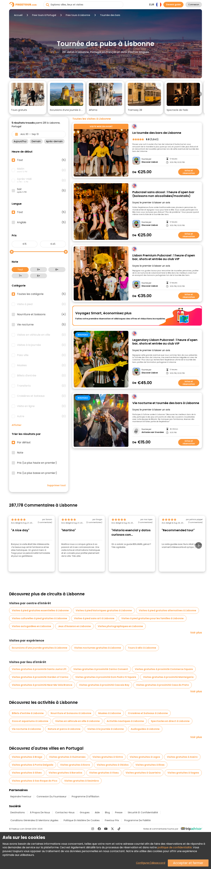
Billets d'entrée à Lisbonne (28, 713)
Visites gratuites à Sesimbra (81, 780)
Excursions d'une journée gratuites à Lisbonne (39, 647)
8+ (56, 269)
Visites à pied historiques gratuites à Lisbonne (104, 610)
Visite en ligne (41, 406)
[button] (27, 97)
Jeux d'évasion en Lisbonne (74, 626)
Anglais (41, 222)
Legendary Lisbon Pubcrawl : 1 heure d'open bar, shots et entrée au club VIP (164, 341)
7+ (20, 275)
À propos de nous (40, 812)
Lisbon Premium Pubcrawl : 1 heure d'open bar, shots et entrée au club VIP (163, 257)
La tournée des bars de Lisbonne (156, 133)
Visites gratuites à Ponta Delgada (32, 764)
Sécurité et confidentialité (143, 812)
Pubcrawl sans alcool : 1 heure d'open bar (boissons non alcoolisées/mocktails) (163, 194)
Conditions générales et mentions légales (34, 820)
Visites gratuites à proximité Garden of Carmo (40, 677)
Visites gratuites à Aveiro (182, 757)
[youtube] (106, 829)
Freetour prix (112, 820)
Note (20, 452)
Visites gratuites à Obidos (113, 764)
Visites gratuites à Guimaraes (67, 757)
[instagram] (93, 829)
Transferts (41, 385)
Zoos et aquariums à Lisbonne (30, 721)
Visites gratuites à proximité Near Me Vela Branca (42, 685)
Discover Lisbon (150, 162)
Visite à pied (41, 304)
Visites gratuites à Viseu (104, 772)
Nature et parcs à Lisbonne (64, 729)
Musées (41, 365)
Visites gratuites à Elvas (150, 764)
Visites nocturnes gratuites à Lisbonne (97, 647)
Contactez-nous (65, 812)
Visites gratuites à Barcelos (65, 772)
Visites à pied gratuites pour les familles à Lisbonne (152, 618)
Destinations (17, 812)
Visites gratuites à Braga (27, 757)
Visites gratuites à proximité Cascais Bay (104, 685)
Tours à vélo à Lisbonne (142, 647)
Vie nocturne (41, 324)
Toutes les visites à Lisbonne (91, 119)
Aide (97, 812)
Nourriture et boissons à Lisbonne (71, 713)
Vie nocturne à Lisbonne (26, 729)
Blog (107, 812)
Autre (41, 416)
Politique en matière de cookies (82, 820)
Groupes (85, 812)
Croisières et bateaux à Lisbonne (148, 713)
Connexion (193, 4)
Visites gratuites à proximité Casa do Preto (162, 685)
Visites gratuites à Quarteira (143, 772)
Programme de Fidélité (137, 820)
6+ (38, 275)
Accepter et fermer (188, 863)
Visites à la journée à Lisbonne (105, 729)
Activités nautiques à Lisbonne (125, 721)
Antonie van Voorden (153, 432)
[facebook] (99, 829)
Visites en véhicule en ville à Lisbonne (77, 721)
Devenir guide (173, 4)
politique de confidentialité (174, 847)
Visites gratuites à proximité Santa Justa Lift (39, 669)
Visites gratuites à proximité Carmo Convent (100, 669)
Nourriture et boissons (41, 314)
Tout (20, 269)
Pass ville (41, 355)
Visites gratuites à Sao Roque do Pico (34, 780)
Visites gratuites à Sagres (183, 772)
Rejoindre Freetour (20, 796)
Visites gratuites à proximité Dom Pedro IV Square (105, 677)
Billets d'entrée (41, 375)
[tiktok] (119, 829)
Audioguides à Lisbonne (145, 729)
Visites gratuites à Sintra (107, 757)
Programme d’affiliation (85, 796)
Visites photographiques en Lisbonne (120, 626)
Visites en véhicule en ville (41, 334)
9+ (38, 269)
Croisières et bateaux (41, 396)
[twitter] (112, 829)
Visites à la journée (41, 345)
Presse (118, 812)
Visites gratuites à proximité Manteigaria (168, 677)
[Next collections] (199, 94)
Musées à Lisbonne (109, 713)
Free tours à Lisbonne (78, 15)
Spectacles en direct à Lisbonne (170, 721)
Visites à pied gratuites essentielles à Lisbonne (40, 610)
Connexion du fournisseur (51, 796)
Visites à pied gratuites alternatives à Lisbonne (167, 610)
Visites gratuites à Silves (27, 772)
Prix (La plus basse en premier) (37, 473)
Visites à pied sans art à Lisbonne (94, 618)
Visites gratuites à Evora (75, 764)
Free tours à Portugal (44, 15)
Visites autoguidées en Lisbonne (31, 626)
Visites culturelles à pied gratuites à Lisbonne (39, 618)
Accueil (18, 15)
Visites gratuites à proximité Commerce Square (164, 669)
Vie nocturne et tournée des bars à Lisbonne (165, 403)
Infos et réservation (189, 172)
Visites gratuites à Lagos (145, 757)
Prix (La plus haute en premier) (37, 462)
